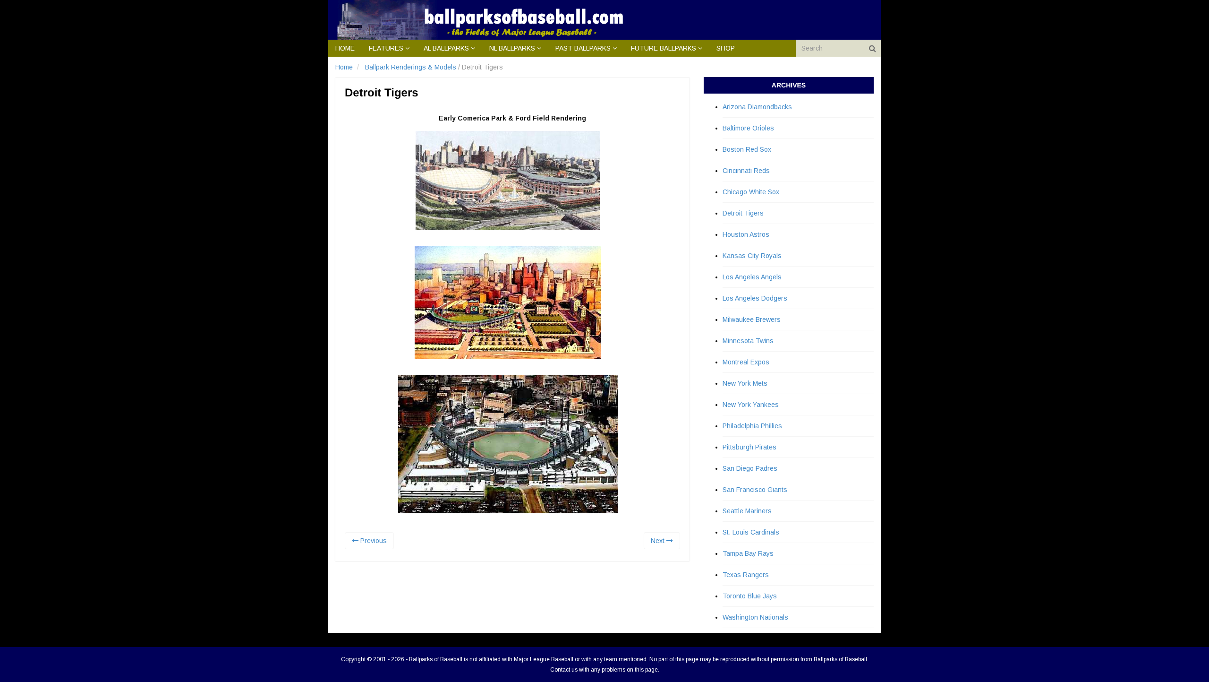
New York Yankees (751, 404)
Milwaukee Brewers (752, 319)
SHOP (725, 48)
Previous (372, 540)
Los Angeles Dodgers (755, 298)
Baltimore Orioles (748, 128)
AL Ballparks (446, 48)
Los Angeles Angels (752, 277)
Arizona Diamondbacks (757, 107)
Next (658, 540)
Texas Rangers (746, 574)
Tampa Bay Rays (748, 553)
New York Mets (745, 383)
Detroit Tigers (743, 213)
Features (386, 48)
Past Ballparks (583, 48)
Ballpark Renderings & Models (410, 67)
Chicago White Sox (751, 192)
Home (345, 48)
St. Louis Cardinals (751, 532)
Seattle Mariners (747, 511)
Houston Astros (746, 234)
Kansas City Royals (752, 255)
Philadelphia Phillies (752, 426)
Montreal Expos (746, 362)
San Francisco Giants (755, 489)
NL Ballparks (512, 48)
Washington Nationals (755, 617)
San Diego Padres (750, 468)
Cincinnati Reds (746, 170)
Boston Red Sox (747, 149)
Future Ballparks (663, 48)
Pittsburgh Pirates (749, 447)
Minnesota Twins (748, 341)
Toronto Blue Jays (750, 596)
